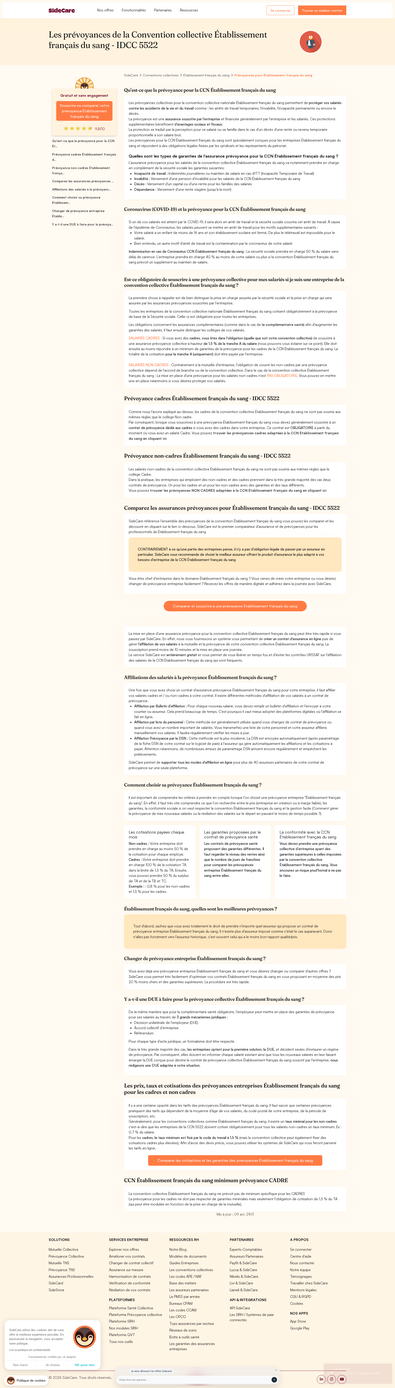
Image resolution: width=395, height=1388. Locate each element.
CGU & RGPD (300, 1296)
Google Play (299, 1328)
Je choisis (52, 1365)
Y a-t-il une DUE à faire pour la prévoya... (82, 224)
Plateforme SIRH (122, 1321)
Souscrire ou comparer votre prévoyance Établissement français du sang (84, 111)
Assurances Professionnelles (71, 1276)
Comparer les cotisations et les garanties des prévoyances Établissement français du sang (235, 1160)
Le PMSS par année (184, 1296)
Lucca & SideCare (243, 1269)
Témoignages (301, 1276)
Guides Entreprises (184, 1263)
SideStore (56, 1290)
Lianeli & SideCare (244, 1290)
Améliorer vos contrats (127, 1256)
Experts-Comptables (246, 1249)
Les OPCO (177, 1316)
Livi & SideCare (241, 1283)
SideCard (56, 1283)
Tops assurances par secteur (191, 1323)
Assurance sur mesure (126, 1269)
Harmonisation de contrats (130, 1276)
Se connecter (280, 10)
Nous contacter (302, 1263)
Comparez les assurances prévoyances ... (83, 181)
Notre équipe (300, 1269)
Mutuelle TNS (59, 1263)
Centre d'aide (300, 1256)
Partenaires (163, 10)
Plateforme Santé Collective (131, 1308)
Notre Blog (178, 1249)
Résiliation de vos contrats (129, 1290)
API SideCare (240, 1308)
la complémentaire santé (283, 324)
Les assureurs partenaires (189, 1290)
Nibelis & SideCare (244, 1276)
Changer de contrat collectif (131, 1263)
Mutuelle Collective (63, 1249)
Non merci (20, 1365)
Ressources (189, 10)
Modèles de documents (188, 1256)
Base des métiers (182, 1283)
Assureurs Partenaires (246, 1256)
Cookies (296, 1303)
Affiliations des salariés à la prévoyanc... (81, 189)
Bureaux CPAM (180, 1303)
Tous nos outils (121, 1341)
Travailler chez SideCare (309, 1283)
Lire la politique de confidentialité (29, 1350)
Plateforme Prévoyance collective (135, 1314)
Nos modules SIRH (123, 1328)
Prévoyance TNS (62, 1269)
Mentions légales (303, 1290)
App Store (298, 1321)
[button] (26, 1380)
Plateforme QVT (122, 1334)
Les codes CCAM (182, 1310)
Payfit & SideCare (243, 1263)
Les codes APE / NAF (185, 1276)
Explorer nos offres (124, 1249)
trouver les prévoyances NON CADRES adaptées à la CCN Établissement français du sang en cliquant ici (238, 490)
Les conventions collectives (191, 1269)
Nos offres (105, 10)
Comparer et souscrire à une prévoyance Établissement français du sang (235, 606)
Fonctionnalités (134, 10)
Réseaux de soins (183, 1330)
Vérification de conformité (129, 1283)
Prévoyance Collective (66, 1256)
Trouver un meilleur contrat (322, 10)
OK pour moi (84, 1365)
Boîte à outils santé (184, 1337)
